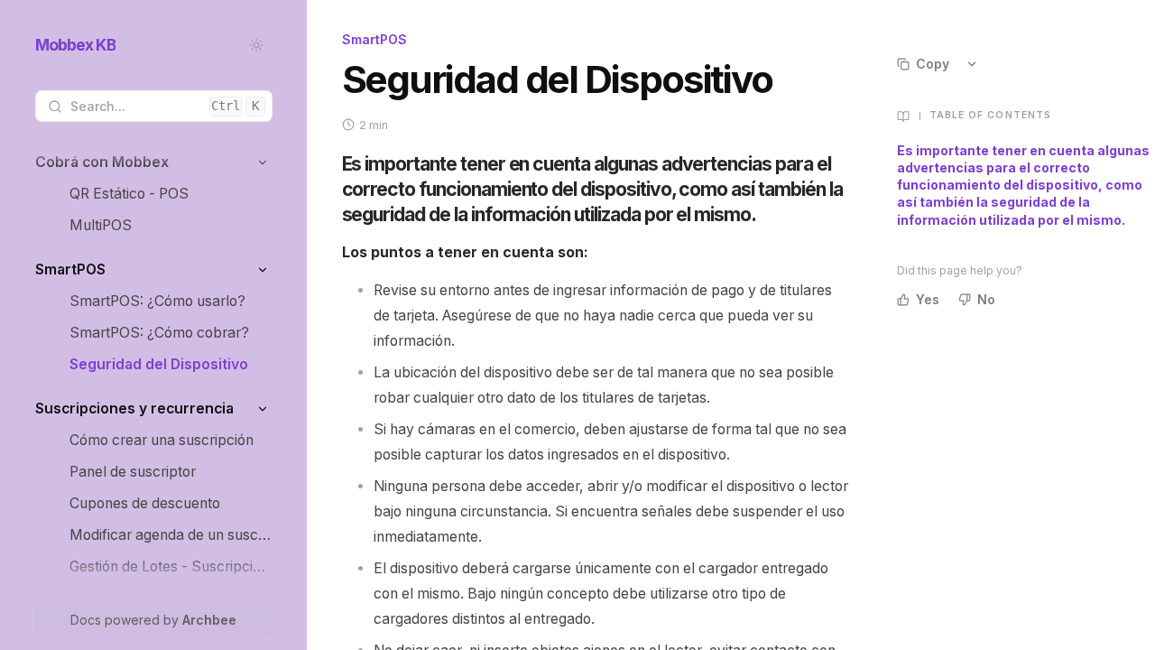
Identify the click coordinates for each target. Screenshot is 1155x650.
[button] (263, 162)
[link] (154, 162)
